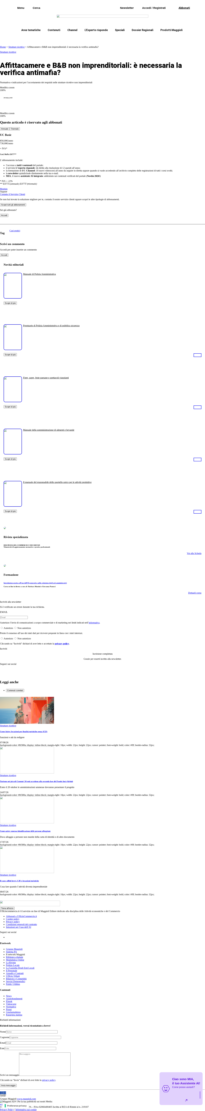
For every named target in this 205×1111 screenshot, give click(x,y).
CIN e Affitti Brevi (169, 37)
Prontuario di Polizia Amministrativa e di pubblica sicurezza (51, 325)
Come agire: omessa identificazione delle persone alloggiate (25, 831)
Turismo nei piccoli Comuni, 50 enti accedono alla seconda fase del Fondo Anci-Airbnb (36, 781)
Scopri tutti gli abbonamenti (13, 205)
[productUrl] (13, 297)
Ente (2, 1048)
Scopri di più (10, 303)
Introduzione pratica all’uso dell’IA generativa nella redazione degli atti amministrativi (35, 583)
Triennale (15, 129)
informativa (94, 622)
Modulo (4, 189)
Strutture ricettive (16, 47)
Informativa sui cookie (26, 1109)
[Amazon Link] (197, 355)
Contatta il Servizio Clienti (12, 194)
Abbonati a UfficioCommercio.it (21, 916)
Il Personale (11, 970)
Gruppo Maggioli (14, 949)
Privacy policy (13, 921)
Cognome (4, 1037)
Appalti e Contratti (15, 973)
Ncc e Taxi (146, 37)
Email (3, 1043)
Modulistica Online (15, 960)
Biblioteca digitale (14, 957)
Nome (3, 1031)
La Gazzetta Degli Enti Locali (20, 968)
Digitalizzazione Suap (93, 37)
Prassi (9, 1009)
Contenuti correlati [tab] (15, 690)
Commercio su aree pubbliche (58, 37)
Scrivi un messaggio (9, 1075)
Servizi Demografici (15, 981)
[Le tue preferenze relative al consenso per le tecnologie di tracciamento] (15, 1106)
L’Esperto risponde (96, 30)
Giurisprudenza (13, 1012)
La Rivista (11, 962)
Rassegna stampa (14, 1015)
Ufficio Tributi (13, 976)
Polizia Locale (13, 965)
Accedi (4, 215)
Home (3, 47)
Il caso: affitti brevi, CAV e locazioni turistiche (19, 881)
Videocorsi (11, 1004)
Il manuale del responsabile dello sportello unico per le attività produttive (57, 482)
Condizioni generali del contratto (21, 924)
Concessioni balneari (122, 37)
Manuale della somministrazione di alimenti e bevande (48, 430)
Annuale (4, 129)
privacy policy (62, 643)
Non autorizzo (24, 628)
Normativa (11, 1006)
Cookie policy (12, 919)
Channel (72, 30)
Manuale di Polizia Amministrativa (39, 274)
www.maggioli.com (26, 1099)
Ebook (9, 1001)
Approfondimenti (14, 998)
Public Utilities (13, 984)
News (9, 996)
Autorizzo (8, 628)
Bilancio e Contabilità (16, 978)
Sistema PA (11, 951)
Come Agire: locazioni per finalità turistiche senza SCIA (23, 731)
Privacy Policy (7, 1109)
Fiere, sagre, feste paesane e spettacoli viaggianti (46, 377)
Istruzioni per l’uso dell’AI (18, 927)
